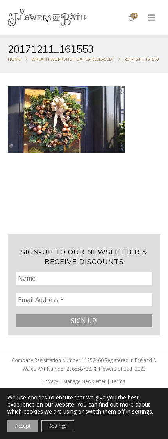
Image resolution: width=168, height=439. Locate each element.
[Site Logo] (47, 17)
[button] (151, 17)
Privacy (50, 381)
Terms (118, 381)
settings (142, 411)
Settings (57, 426)
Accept (22, 426)
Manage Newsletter (84, 381)
